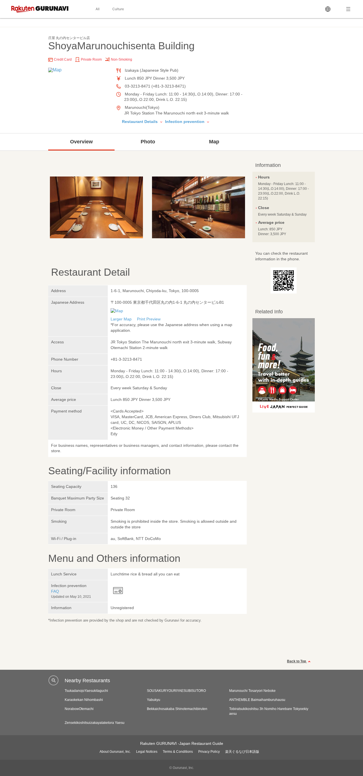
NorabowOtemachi (79, 709)
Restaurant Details (140, 121)
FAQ (55, 591)
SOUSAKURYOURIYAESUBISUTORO (176, 691)
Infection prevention (185, 121)
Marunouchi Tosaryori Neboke (252, 691)
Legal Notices (146, 752)
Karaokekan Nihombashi (84, 700)
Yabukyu (153, 700)
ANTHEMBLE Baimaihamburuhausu (257, 700)
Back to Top (297, 661)
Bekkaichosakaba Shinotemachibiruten (177, 709)
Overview (81, 141)
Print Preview (149, 319)
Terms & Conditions (178, 752)
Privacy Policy (209, 752)
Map (214, 141)
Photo (148, 141)
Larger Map (121, 319)
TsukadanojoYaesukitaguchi (86, 691)
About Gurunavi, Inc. (115, 752)
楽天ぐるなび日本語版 (242, 752)
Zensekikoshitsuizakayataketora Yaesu (94, 723)
